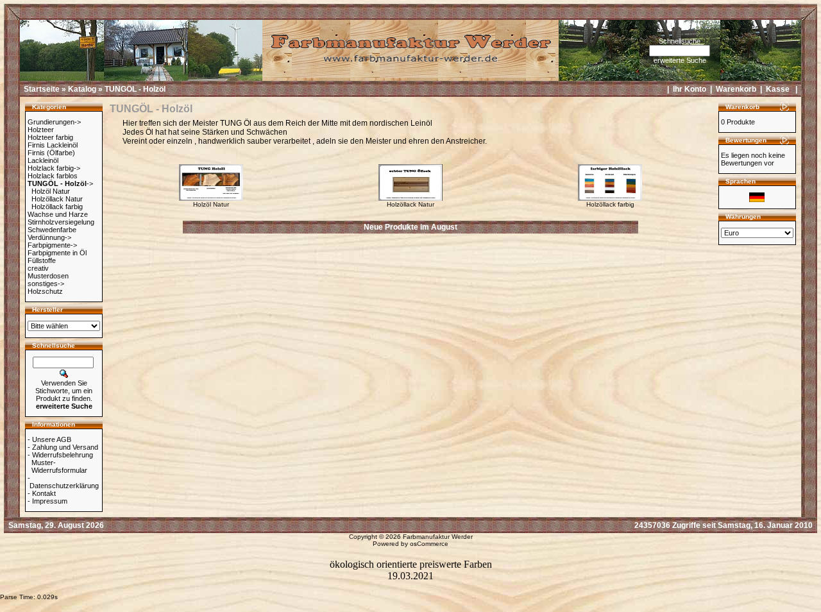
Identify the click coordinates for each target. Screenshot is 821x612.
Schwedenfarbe (52, 230)
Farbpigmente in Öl (57, 253)
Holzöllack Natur (57, 199)
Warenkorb (736, 89)
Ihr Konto (689, 89)
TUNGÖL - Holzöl (135, 89)
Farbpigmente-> (52, 245)
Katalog (82, 89)
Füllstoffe (42, 260)
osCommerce (429, 543)
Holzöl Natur (50, 191)
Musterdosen (48, 276)
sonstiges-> (46, 283)
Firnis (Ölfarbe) (51, 153)
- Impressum (47, 501)
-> (60, 183)
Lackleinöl (43, 160)
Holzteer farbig (50, 137)
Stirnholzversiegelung (61, 222)
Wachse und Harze (58, 214)
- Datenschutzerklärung (63, 481)
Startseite (42, 89)
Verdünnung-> (49, 237)
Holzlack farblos (53, 176)
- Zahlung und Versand (63, 447)
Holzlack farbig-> (54, 168)
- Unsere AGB (49, 439)
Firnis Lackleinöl (53, 145)
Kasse (778, 89)
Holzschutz (45, 291)
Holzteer (41, 129)
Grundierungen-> (54, 122)
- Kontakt (42, 493)
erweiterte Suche (680, 60)
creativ (38, 268)
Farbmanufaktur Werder (438, 536)
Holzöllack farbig (57, 206)
